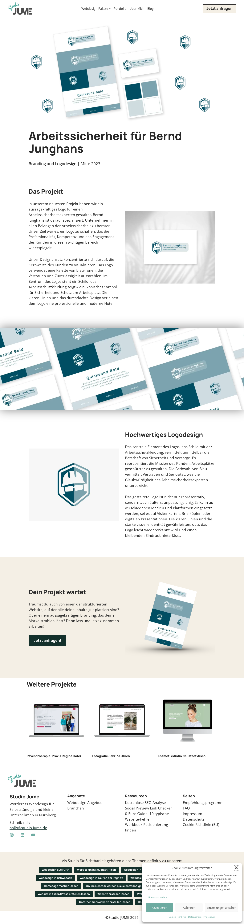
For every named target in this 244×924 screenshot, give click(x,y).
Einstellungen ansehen (221, 907)
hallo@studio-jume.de (28, 827)
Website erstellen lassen (113, 894)
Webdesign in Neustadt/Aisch (96, 869)
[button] (236, 868)
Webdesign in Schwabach (55, 878)
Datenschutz (194, 916)
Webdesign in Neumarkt (139, 869)
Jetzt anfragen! (47, 640)
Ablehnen (189, 907)
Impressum (209, 916)
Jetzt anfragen (219, 8)
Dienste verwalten (157, 897)
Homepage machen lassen (61, 886)
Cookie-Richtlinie (177, 916)
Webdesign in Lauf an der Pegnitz (101, 878)
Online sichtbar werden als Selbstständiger (114, 886)
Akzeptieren (159, 907)
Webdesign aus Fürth (55, 869)
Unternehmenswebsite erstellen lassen (104, 902)
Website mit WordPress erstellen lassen (64, 894)
